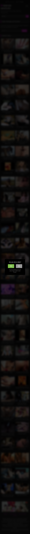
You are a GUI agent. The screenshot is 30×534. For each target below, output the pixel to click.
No (19, 266)
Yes (11, 266)
